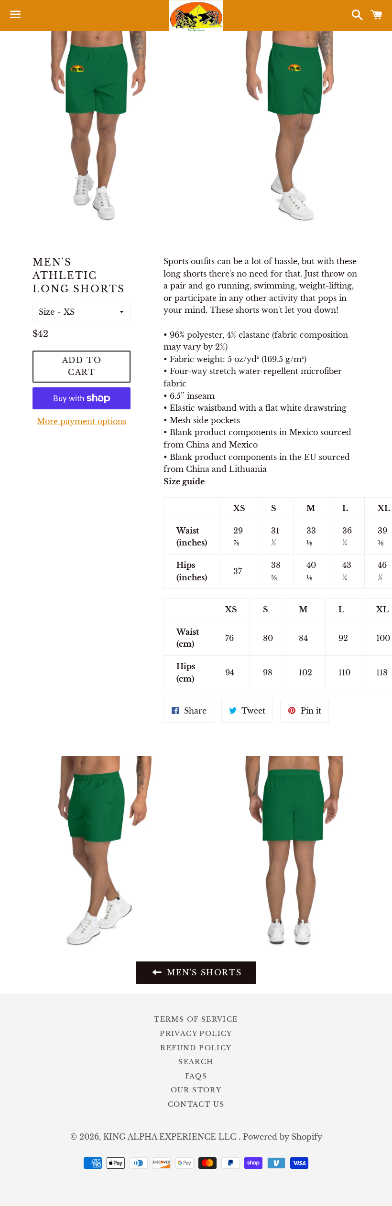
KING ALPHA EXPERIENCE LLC (171, 1137)
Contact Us (196, 1104)
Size (46, 312)
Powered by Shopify (282, 1137)
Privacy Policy (196, 1033)
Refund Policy (195, 1048)
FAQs (196, 1076)
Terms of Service (196, 1019)
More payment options (81, 421)
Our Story (196, 1090)
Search (195, 1061)
